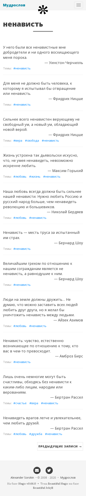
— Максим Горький (65, 170)
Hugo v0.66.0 (27, 483)
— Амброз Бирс (69, 356)
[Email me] (37, 470)
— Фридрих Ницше (65, 98)
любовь (20, 176)
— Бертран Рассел (66, 397)
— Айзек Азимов (68, 320)
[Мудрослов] (43, 9)
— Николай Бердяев (65, 211)
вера (18, 140)
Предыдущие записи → (60, 446)
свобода (33, 140)
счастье (21, 403)
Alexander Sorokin (22, 477)
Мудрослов (14, 5)
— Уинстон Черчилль (63, 62)
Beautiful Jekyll (43, 488)
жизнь (35, 176)
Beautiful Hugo (58, 483)
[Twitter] (49, 470)
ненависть (23, 68)
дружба (36, 434)
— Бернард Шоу (68, 242)
